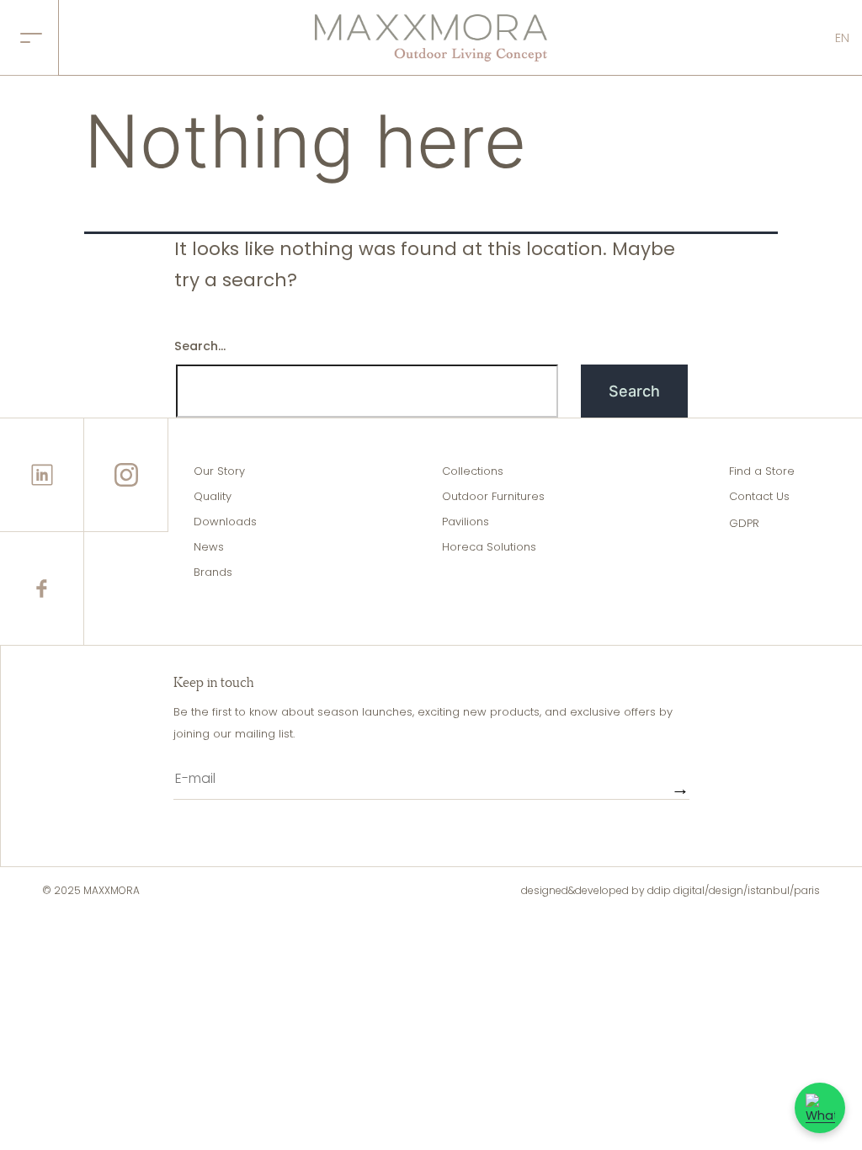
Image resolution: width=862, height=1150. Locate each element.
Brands (213, 572)
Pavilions (465, 522)
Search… (200, 346)
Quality (212, 496)
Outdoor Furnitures (493, 496)
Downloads (225, 522)
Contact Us (759, 496)
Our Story (219, 471)
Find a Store (762, 471)
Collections (472, 471)
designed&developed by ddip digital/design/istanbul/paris (670, 890)
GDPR (744, 523)
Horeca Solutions (489, 547)
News (209, 547)
